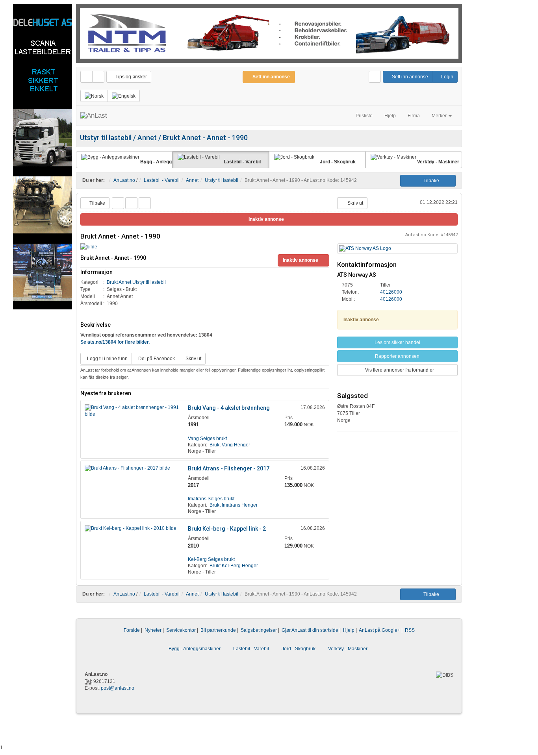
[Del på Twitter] (131, 203)
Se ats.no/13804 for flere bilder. (115, 342)
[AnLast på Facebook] (86, 77)
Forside (132, 630)
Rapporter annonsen (397, 356)
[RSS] (98, 77)
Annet (192, 180)
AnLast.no (124, 180)
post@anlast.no (117, 688)
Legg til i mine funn (106, 358)
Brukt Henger (230, 445)
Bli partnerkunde (218, 630)
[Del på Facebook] (118, 203)
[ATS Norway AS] (397, 248)
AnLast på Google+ (379, 630)
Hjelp (390, 115)
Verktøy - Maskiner (347, 648)
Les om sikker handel (397, 342)
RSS (410, 630)
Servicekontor (181, 630)
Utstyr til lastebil (221, 180)
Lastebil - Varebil (162, 180)
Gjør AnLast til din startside (310, 630)
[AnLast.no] (93, 116)
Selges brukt (207, 438)
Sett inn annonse (409, 77)
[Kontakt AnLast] (375, 77)
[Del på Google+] (145, 203)
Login (446, 77)
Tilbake (429, 180)
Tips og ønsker (130, 77)
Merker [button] (440, 115)
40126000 (391, 292)
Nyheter (153, 630)
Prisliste (364, 115)
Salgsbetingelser (259, 630)
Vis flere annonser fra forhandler (399, 370)
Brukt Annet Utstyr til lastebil (136, 282)
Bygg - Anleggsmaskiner (195, 648)
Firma (414, 115)
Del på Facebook (155, 358)
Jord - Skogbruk (298, 648)
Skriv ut (354, 203)
